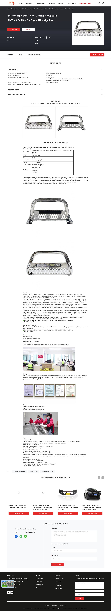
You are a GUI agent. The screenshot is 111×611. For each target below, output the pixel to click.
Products (13, 8)
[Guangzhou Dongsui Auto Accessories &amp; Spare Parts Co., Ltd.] (11, 3)
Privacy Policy (63, 605)
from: (53, 547)
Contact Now (57, 564)
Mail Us (28, 29)
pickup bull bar (33, 471)
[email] (16, 536)
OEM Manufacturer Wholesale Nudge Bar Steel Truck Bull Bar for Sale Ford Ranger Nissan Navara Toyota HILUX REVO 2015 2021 (68, 509)
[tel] (30, 536)
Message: (54, 528)
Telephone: (55, 555)
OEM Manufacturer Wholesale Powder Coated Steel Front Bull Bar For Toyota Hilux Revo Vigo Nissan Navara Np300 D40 (92, 509)
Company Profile (39, 578)
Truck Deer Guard (59, 578)
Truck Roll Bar (59, 582)
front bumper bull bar (47, 471)
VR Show (52, 3)
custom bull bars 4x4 (19, 471)
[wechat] (25, 536)
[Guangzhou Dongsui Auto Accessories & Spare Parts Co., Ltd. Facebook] (8, 592)
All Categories (59, 588)
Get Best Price (13, 29)
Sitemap (47, 605)
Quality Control (39, 584)
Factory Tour (39, 581)
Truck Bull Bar (21, 8)
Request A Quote (97, 54)
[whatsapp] (20, 536)
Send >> (79, 598)
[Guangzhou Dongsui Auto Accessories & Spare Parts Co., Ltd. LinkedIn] (11, 592)
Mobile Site (54, 605)
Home (8, 8)
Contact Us (38, 587)
